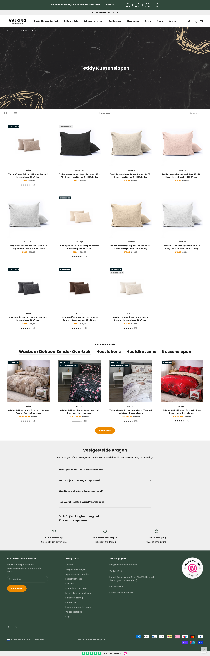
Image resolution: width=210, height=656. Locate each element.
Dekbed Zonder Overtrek (46, 21)
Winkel (17, 31)
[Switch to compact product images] (15, 113)
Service (172, 21)
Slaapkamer (133, 21)
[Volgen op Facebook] (8, 626)
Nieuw (160, 21)
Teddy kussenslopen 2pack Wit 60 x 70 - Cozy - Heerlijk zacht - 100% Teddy (181, 247)
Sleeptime (79, 170)
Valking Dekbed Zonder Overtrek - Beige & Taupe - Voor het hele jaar (28, 411)
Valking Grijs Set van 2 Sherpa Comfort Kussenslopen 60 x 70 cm (28, 318)
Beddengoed (115, 21)
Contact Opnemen (75, 520)
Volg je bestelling (73, 611)
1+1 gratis (72, 5)
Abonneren (16, 588)
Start (9, 31)
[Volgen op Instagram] (15, 626)
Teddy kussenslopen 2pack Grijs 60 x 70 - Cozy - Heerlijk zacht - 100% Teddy (28, 247)
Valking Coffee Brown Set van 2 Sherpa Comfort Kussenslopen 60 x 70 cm (79, 318)
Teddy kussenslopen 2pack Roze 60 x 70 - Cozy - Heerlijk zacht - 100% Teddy (182, 175)
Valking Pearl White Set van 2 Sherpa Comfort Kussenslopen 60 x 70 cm (130, 318)
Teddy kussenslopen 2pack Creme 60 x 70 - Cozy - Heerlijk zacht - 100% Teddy (131, 175)
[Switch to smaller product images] (10, 113)
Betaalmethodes (73, 578)
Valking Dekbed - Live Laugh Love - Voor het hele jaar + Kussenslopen (130, 411)
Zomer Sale (108, 5)
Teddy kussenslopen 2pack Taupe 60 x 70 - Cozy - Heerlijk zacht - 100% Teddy (130, 247)
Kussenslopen (176, 351)
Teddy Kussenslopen (31, 31)
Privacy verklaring (74, 597)
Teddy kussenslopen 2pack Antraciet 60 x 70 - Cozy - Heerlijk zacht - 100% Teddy (79, 175)
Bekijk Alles (105, 430)
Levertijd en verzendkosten (78, 593)
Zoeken (69, 564)
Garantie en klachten (76, 588)
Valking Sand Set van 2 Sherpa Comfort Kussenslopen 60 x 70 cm (79, 247)
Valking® (28, 170)
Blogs (68, 616)
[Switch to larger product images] (5, 113)
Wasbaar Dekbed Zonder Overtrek (55, 351)
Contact (69, 583)
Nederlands (40, 639)
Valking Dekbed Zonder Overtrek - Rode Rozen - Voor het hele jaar (182, 411)
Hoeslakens (108, 351)
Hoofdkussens (141, 351)
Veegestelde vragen (75, 569)
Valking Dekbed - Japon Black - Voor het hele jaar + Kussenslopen (79, 411)
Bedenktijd (70, 602)
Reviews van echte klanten (78, 607)
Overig (148, 21)
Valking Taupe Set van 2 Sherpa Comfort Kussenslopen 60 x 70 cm (28, 175)
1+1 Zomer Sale (71, 21)
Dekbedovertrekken (93, 21)
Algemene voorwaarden (77, 574)
